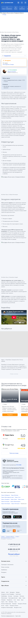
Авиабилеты (4, 569)
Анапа (24, 597)
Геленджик (3, 599)
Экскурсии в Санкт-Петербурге (7, 594)
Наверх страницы (14, 373)
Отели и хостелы (5, 567)
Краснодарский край (13, 597)
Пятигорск (22, 596)
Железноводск (4, 597)
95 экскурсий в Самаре (8, 64)
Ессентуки (10, 596)
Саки (15, 601)
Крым (22, 599)
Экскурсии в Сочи (17, 607)
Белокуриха (12, 592)
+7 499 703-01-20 (14, 544)
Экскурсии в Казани (14, 605)
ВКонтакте (5, 530)
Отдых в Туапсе (14, 499)
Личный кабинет (14, 554)
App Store (5, 516)
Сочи (15, 599)
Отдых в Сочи (17, 497)
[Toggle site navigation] (25, 2)
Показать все (23, 503)
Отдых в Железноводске (15, 501)
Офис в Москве (5, 585)
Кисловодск (16, 596)
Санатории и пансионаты (7, 564)
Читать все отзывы (14, 453)
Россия (2, 605)
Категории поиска (5, 561)
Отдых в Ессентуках (5, 501)
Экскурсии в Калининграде (7, 607)
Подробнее (10, 414)
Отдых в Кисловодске (5, 503)
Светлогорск (18, 594)
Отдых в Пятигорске (15, 503)
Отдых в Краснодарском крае (7, 497)
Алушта (2, 601)
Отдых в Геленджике (5, 499)
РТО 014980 (18, 464)
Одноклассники (16, 530)
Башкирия (14, 603)
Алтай (7, 592)
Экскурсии (3, 572)
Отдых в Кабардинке (5, 495)
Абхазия (3, 592)
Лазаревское (9, 599)
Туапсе (18, 599)
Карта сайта (18, 615)
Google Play (16, 516)
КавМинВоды (4, 596)
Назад (4, 14)
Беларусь (18, 592)
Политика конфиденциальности (7, 615)
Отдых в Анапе (21, 499)
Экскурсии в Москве (22, 603)
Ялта (6, 601)
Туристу (3, 577)
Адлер (20, 597)
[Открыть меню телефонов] (18, 2)
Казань (6, 605)
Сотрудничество (5, 581)
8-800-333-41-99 (14, 549)
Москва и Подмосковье (6, 603)
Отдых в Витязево (14, 495)
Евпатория (11, 601)
